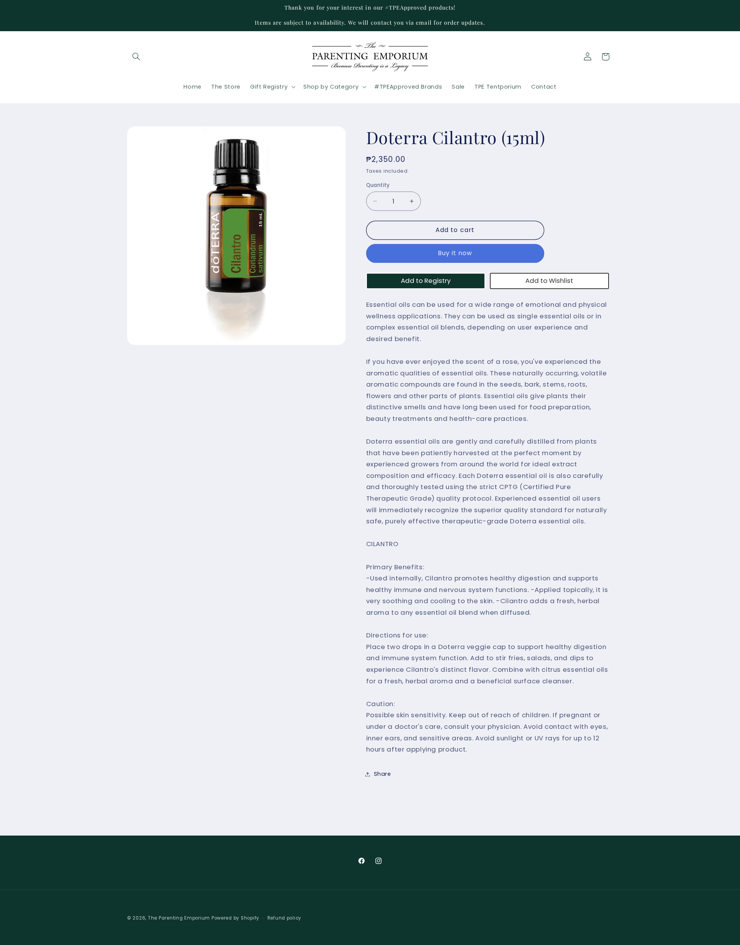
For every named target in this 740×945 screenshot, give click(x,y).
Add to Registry (426, 280)
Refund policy (284, 918)
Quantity (378, 185)
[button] (136, 57)
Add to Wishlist (549, 280)
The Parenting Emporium (179, 918)
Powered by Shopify (235, 918)
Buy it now (455, 253)
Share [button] (382, 774)
